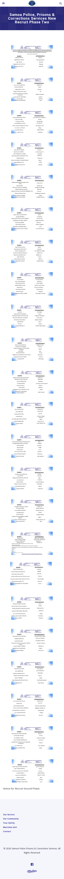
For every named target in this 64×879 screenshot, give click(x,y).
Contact (7, 831)
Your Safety (9, 823)
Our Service (9, 814)
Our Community (11, 818)
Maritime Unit (10, 827)
